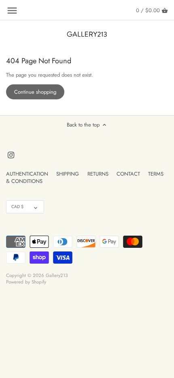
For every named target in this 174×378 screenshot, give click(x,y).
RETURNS (97, 174)
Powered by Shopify (26, 281)
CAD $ (17, 207)
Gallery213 (57, 275)
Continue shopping (35, 92)
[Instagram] (11, 154)
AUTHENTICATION (27, 174)
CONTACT (128, 174)
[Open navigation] (12, 10)
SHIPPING (67, 174)
